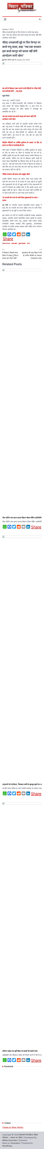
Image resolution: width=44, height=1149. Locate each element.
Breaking (6, 243)
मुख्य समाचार (22, 243)
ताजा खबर (14, 243)
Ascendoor (15, 1143)
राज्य (28, 243)
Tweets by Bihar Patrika (12, 1127)
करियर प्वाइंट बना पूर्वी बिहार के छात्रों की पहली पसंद (19, 1051)
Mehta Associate (9, 1140)
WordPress (7, 1146)
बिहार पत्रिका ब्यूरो (9, 60)
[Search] (40, 19)
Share (8, 239)
